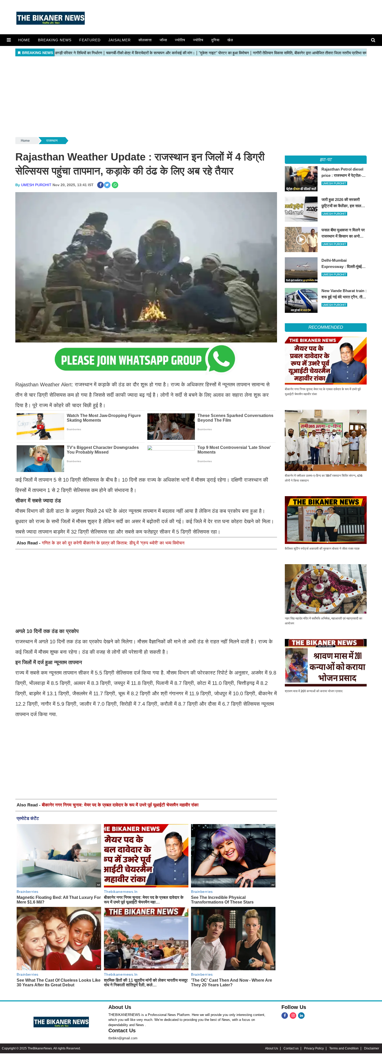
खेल (230, 40)
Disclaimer (371, 1048)
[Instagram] (293, 1015)
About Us (119, 1007)
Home (24, 40)
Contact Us (122, 1030)
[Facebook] (284, 1015)
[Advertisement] (191, 97)
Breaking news (54, 40)
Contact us (291, 1048)
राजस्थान (51, 141)
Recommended (325, 327)
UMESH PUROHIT (36, 185)
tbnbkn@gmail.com (122, 1038)
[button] (9, 40)
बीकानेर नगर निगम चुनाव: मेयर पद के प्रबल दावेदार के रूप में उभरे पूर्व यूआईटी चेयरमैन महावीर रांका (120, 805)
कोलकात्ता (145, 40)
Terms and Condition (344, 1048)
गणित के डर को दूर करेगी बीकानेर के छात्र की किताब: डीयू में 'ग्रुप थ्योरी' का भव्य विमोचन (113, 543)
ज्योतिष (180, 40)
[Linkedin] (301, 1015)
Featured (90, 40)
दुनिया (215, 40)
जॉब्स (163, 40)
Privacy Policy (314, 1048)
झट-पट (326, 159)
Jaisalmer (119, 40)
